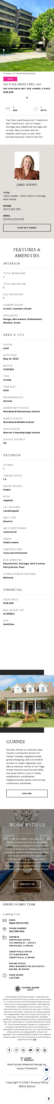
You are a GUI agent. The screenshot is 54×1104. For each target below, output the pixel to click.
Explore (27, 793)
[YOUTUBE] (30, 1050)
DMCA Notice (27, 1086)
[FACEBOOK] (9, 1050)
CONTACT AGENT (27, 227)
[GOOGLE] (37, 1050)
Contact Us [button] (27, 884)
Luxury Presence (27, 1068)
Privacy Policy (39, 1082)
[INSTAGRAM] (16, 1050)
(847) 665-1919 (11, 209)
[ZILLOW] (44, 1050)
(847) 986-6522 (16, 931)
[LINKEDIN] (23, 1050)
